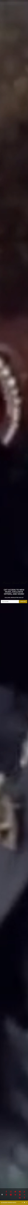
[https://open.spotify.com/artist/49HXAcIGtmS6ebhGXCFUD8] (20, 1195)
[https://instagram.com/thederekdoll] (11, 1192)
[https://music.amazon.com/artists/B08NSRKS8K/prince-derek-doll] (6, 1195)
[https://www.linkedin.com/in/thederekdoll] (20, 1197)
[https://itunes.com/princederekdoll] (15, 1195)
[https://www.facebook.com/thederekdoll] (6, 1192)
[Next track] (26, 1202)
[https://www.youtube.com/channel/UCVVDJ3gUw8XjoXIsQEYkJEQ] (20, 1192)
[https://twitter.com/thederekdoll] (15, 1192)
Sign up (23, 601)
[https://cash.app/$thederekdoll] (24, 1197)
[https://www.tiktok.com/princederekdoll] (24, 1192)
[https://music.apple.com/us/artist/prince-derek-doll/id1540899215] (11, 1195)
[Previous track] (22, 1202)
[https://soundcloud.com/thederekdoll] (24, 1195)
